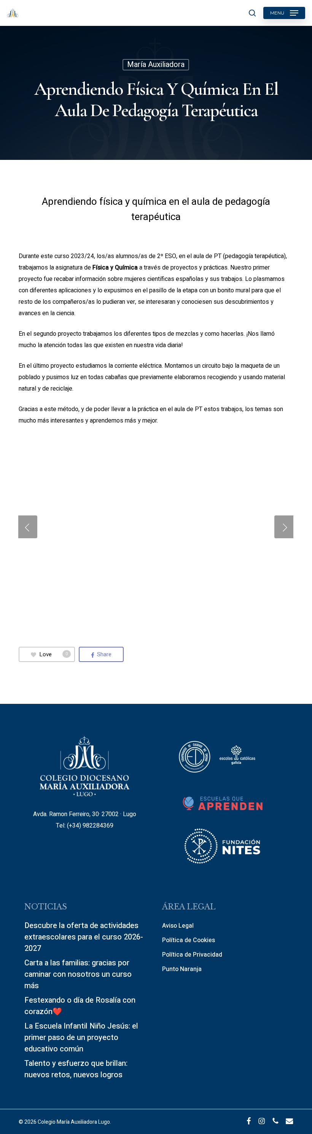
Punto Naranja (182, 969)
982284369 (98, 825)
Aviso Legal (178, 925)
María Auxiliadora (156, 64)
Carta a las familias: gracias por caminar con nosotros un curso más (78, 974)
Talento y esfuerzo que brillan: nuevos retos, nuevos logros (75, 1069)
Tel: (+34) (69, 825)
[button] (284, 13)
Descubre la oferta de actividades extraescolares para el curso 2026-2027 (83, 937)
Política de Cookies (188, 940)
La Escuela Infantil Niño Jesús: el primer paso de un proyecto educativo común (81, 1037)
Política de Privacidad (192, 954)
